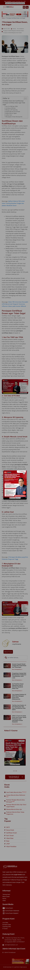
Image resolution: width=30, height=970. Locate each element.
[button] (24, 473)
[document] (15, 485)
